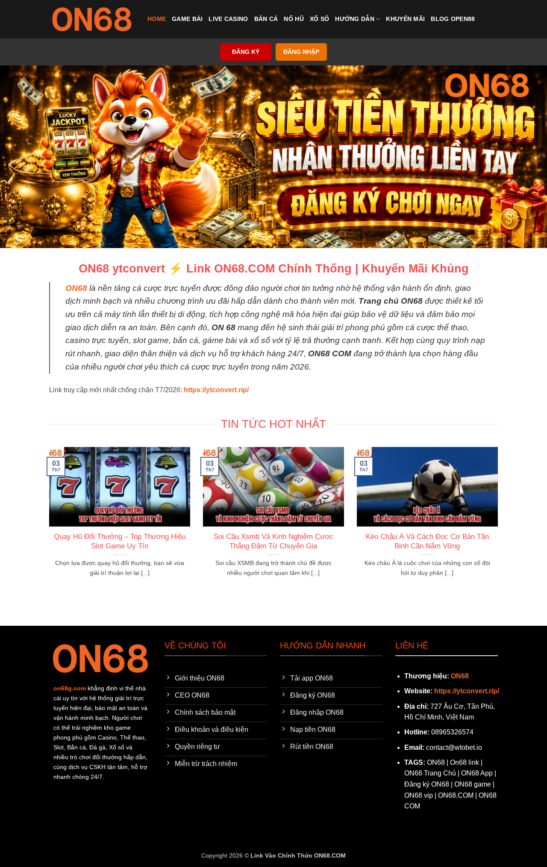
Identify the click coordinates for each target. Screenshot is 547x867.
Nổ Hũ (293, 18)
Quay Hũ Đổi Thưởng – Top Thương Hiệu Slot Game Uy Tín (119, 541)
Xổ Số (319, 18)
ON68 (76, 288)
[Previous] (47, 522)
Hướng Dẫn (354, 18)
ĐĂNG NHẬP (301, 52)
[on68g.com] (92, 19)
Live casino (228, 18)
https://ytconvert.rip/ (466, 691)
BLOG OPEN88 (453, 18)
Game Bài (187, 18)
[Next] (499, 522)
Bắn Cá (266, 18)
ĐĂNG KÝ (245, 52)
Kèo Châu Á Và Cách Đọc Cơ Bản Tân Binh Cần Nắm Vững (427, 541)
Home (156, 18)
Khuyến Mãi (405, 18)
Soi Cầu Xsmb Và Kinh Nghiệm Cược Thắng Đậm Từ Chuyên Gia (273, 541)
